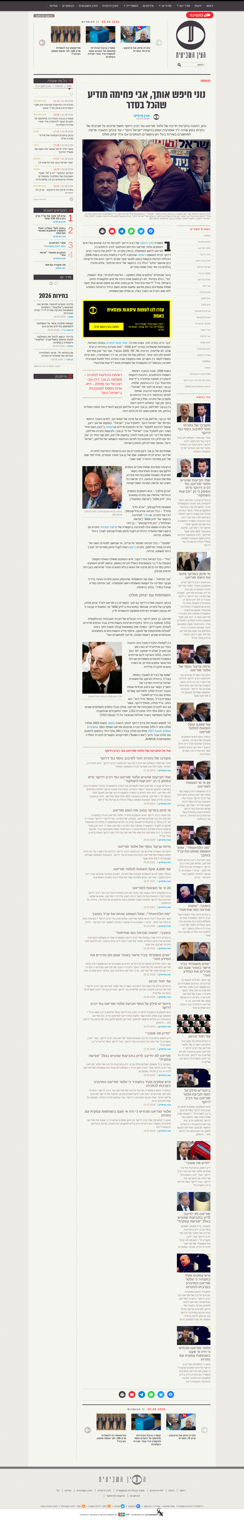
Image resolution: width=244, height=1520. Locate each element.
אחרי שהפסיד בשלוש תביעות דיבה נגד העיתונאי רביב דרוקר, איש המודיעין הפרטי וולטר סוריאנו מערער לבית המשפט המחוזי (193, 444)
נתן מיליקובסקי (203, 317)
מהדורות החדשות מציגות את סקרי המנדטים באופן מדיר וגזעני (53, 106)
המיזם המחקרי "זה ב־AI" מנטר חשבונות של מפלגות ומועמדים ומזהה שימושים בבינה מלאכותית (54, 176)
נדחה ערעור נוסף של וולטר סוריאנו (144, 846)
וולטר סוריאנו (204, 248)
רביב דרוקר (205, 254)
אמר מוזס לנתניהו (116, 342)
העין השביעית (43, 86)
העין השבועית (88, 5)
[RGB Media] (123, 1514)
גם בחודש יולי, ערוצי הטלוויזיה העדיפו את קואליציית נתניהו (56, 354)
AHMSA (206, 361)
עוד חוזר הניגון (160, 981)
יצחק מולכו (205, 342)
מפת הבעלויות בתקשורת (130, 1490)
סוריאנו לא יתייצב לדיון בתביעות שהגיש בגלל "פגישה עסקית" (130, 1058)
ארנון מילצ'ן (205, 292)
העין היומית (110, 5)
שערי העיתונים (57, 242)
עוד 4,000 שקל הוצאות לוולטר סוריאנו (142, 869)
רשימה (142, 255)
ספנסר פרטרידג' (202, 323)
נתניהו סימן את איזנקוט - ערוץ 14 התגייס (136, 49)
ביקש (132, 547)
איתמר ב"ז (67, 330)
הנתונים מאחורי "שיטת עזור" (53, 254)
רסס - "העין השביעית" (71, 1506)
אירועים (148, 5)
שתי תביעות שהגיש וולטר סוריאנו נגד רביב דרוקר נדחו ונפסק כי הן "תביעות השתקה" (129, 779)
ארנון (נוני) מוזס (203, 260)
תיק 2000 (205, 298)
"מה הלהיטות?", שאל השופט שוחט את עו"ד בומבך (131, 914)
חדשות (59, 86)
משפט (205, 81)
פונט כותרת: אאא (49, 1506)
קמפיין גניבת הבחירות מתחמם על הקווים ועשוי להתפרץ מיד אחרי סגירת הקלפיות (101, 52)
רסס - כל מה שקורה (97, 1506)
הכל (69, 86)
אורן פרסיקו (142, 115)
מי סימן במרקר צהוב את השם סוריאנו (142, 810)
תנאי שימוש (169, 1506)
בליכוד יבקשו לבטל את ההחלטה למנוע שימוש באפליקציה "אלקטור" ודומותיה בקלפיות (53, 339)
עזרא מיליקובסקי (202, 311)
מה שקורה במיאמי (55, 264)
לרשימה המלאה (40, 199)
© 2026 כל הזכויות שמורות (190, 1506)
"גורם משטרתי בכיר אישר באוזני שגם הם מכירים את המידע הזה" (130, 957)
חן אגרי (69, 359)
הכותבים (68, 5)
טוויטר (117, 1506)
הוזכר (146, 515)
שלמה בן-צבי (204, 273)
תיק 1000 (205, 304)
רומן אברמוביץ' (203, 348)
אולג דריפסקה (203, 355)
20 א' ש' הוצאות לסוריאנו (151, 888)
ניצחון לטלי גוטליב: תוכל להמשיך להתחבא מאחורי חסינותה (52, 231)
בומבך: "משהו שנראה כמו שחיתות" (143, 933)
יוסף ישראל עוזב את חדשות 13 (55, 162)
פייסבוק (61, 376)
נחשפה (110, 427)
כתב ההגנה (147, 242)
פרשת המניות (109, 527)
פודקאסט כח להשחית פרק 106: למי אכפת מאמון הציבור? (65, 51)
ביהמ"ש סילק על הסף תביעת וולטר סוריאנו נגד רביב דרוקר (130, 1005)
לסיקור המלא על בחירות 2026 (47, 366)
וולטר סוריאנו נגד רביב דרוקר (196, 380)
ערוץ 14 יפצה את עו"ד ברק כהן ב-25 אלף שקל (51, 217)
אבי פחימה (205, 336)
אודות (54, 5)
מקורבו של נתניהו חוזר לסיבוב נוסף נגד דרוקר (135, 758)
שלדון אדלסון (204, 279)
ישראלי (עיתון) (203, 267)
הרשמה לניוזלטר (44, 16)
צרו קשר (147, 1506)
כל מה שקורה (57, 81)
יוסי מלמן (61, 268)
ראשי (209, 5)
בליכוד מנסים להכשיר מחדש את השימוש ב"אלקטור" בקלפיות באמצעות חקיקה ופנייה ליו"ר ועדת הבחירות (54, 309)
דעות (198, 5)
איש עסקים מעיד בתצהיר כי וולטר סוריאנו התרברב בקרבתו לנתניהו (132, 1084)
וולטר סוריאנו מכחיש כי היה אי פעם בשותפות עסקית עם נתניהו (128, 1113)
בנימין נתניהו (204, 241)
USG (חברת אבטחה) (200, 374)
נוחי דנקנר (205, 330)
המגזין (207, 367)
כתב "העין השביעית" (55, 246)
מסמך (111, 723)
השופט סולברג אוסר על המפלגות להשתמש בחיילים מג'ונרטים (55, 325)
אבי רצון (206, 286)
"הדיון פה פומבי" (158, 1033)
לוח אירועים (156, 1490)
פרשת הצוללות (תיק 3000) (197, 386)
